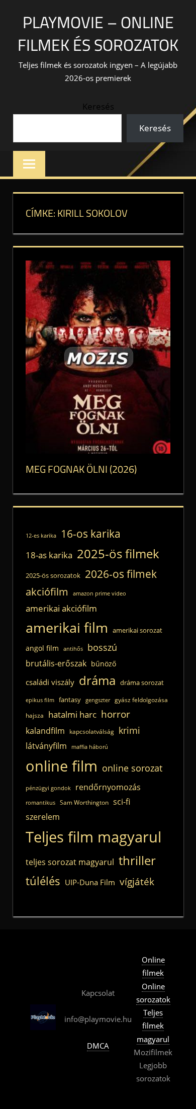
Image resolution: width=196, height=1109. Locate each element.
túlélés (43, 881)
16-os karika (91, 534)
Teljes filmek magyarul (153, 1025)
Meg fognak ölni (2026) (81, 469)
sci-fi (121, 801)
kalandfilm (45, 730)
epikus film (40, 700)
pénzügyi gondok (48, 788)
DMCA (98, 1046)
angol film (42, 648)
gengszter (97, 700)
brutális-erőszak (56, 663)
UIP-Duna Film (90, 882)
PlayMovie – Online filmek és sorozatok (98, 33)
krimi (129, 730)
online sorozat (132, 768)
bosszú (102, 647)
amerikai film (67, 627)
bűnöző (103, 663)
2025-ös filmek (118, 553)
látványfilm (46, 745)
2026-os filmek (121, 573)
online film (61, 766)
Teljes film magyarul (93, 837)
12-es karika (41, 535)
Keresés (98, 106)
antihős (73, 648)
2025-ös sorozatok (53, 575)
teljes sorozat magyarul (70, 862)
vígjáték (137, 881)
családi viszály (50, 682)
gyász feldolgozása (141, 700)
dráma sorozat (142, 682)
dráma (97, 680)
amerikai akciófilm (61, 608)
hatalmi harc (72, 714)
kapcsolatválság (91, 731)
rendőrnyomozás (108, 787)
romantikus (40, 802)
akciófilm (47, 592)
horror (115, 714)
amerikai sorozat (137, 630)
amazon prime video (99, 593)
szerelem (43, 816)
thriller (137, 860)
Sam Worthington (84, 802)
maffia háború (89, 746)
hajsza (35, 715)
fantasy (70, 699)
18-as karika (49, 555)
